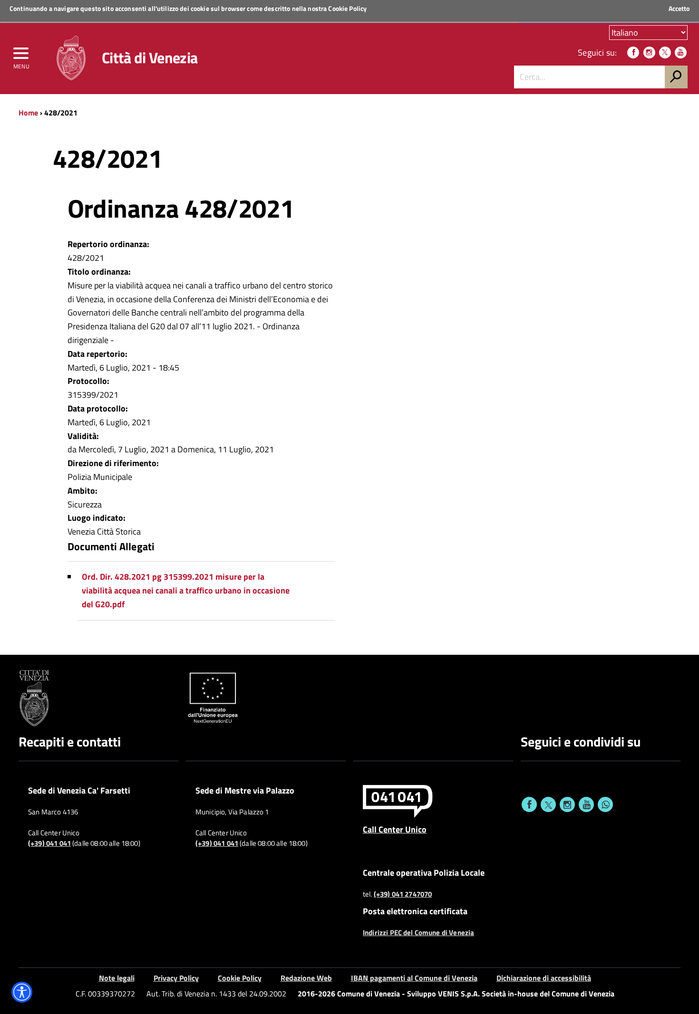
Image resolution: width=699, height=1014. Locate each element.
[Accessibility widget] (21, 992)
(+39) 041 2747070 (403, 894)
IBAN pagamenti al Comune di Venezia (414, 978)
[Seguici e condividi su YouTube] (586, 804)
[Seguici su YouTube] (681, 52)
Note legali (117, 978)
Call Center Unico (395, 829)
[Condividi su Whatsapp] (605, 804)
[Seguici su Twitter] (665, 52)
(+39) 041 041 (49, 843)
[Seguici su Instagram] (649, 52)
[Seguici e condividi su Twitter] (548, 804)
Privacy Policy (176, 978)
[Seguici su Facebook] (633, 52)
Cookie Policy (347, 8)
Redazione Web (306, 978)
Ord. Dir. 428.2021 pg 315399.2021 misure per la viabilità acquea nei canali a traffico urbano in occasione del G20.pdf (186, 590)
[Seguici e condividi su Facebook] (529, 804)
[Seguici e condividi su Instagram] (567, 804)
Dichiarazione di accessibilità (543, 978)
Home (28, 112)
